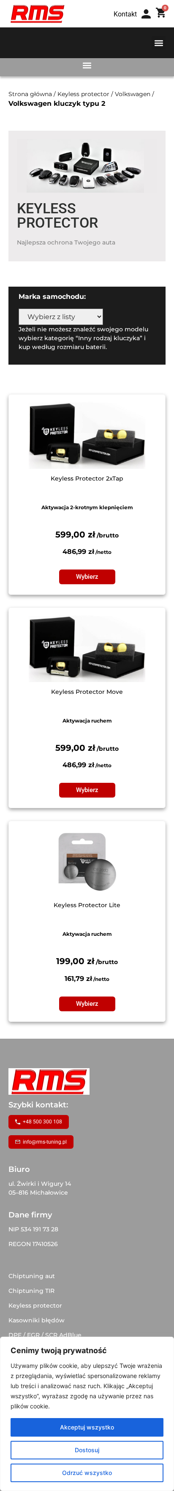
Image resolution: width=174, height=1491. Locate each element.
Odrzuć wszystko (87, 1472)
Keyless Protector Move (87, 692)
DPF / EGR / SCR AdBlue (45, 1335)
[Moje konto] (146, 14)
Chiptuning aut (31, 1276)
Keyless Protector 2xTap (87, 478)
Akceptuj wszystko (87, 1427)
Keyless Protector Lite (87, 905)
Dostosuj (87, 1449)
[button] (159, 43)
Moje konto (149, 22)
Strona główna (30, 94)
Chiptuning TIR (31, 1291)
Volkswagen (132, 94)
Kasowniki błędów (36, 1320)
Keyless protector (83, 94)
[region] (87, 1414)
